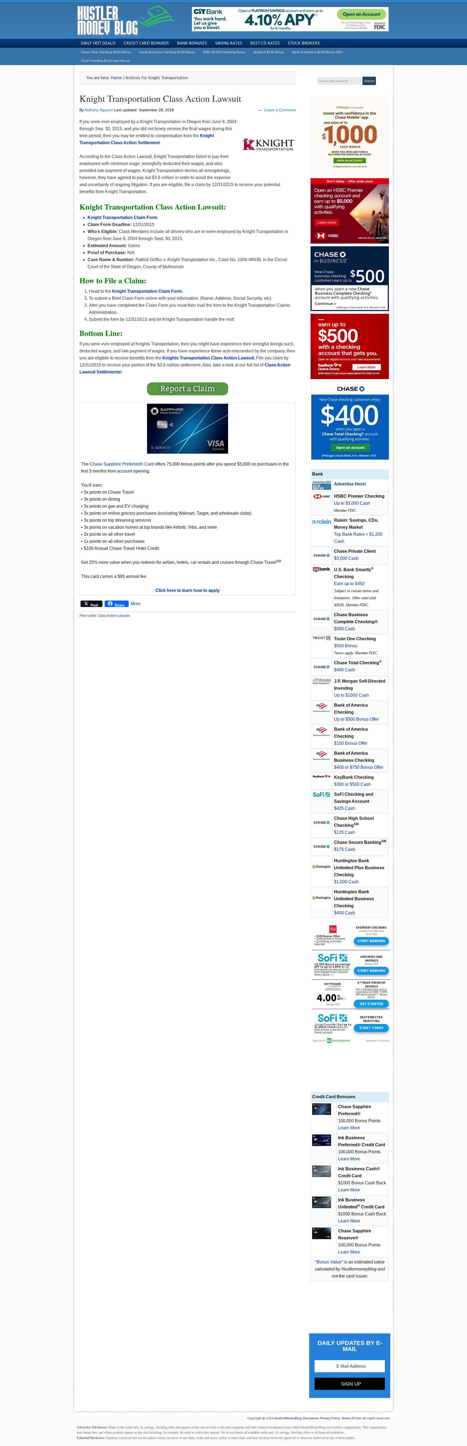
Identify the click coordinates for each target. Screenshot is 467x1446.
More (136, 603)
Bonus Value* (330, 1262)
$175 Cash (344, 849)
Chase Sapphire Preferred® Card (122, 464)
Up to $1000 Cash (351, 695)
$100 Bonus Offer (351, 743)
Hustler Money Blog (126, 20)
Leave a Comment (280, 110)
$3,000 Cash (346, 558)
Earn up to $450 (349, 583)
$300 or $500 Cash (352, 784)
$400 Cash (344, 670)
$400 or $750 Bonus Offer (358, 767)
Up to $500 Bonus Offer (356, 719)
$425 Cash (344, 808)
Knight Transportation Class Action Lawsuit (160, 98)
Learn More (349, 1127)
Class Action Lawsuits (114, 616)
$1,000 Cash (346, 881)
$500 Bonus (345, 645)
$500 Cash (344, 628)
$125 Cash (344, 832)
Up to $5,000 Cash (352, 503)
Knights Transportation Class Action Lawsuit (208, 358)
